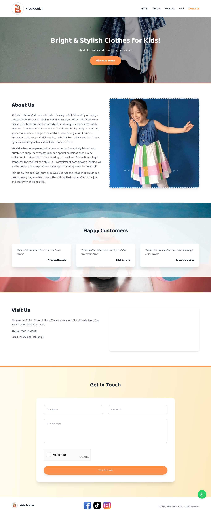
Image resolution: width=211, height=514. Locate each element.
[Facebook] (87, 505)
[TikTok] (97, 505)
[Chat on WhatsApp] (202, 494)
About (156, 8)
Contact (193, 8)
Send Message (105, 470)
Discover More (105, 61)
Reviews (169, 8)
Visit (181, 8)
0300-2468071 (29, 331)
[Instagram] (107, 505)
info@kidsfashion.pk (31, 337)
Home (144, 8)
